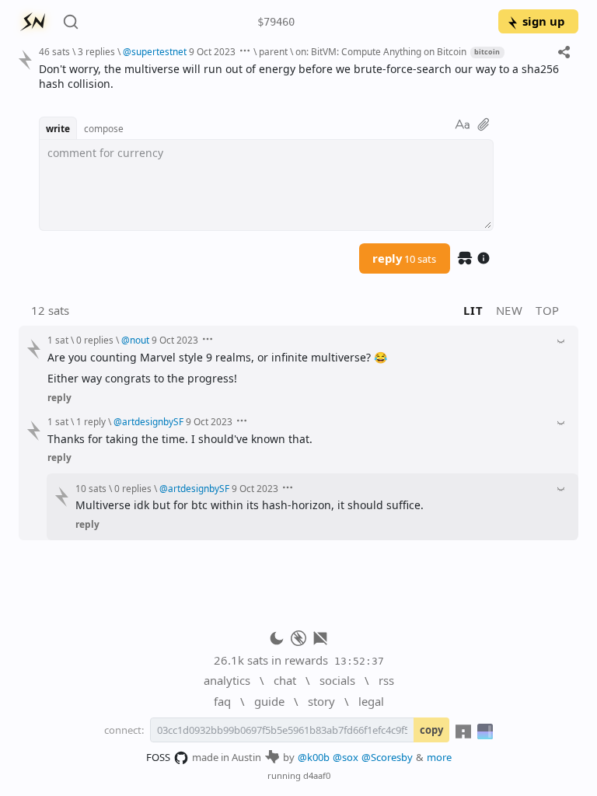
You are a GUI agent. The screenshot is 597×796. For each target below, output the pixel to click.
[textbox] (303, 76)
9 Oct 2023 (212, 51)
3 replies (96, 51)
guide (269, 701)
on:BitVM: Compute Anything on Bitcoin (380, 51)
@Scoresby (387, 757)
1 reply (91, 421)
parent (273, 51)
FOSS (158, 757)
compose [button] (104, 128)
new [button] (509, 310)
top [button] (548, 310)
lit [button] (473, 310)
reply (404, 258)
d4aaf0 (316, 775)
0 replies (94, 339)
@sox (345, 757)
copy (431, 730)
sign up (543, 21)
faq (222, 701)
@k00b (314, 757)
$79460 (276, 22)
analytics (227, 680)
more (439, 757)
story (321, 701)
